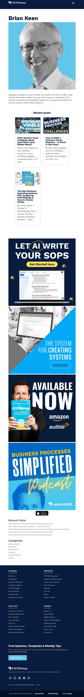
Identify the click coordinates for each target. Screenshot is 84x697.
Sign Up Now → (17, 658)
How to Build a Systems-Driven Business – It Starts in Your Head (56, 141)
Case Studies (12, 547)
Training (11, 558)
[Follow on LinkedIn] (19, 678)
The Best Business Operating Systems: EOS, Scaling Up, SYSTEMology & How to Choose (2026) (27, 196)
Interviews (11, 552)
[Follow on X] (15, 678)
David (67, 693)
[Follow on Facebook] (10, 678)
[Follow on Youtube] (24, 678)
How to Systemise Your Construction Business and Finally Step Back (30, 535)
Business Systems (14, 544)
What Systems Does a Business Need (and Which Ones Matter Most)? (27, 141)
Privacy (38, 685)
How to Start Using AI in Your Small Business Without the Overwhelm (30, 532)
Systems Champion (14, 555)
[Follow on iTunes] (29, 678)
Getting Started (13, 549)
